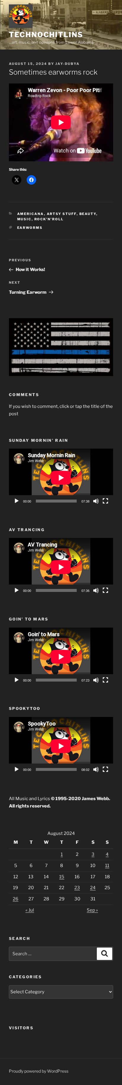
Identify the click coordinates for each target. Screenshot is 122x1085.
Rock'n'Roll (49, 219)
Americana (30, 214)
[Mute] (96, 501)
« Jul (29, 910)
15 (61, 876)
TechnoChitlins (46, 34)
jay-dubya (67, 64)
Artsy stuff (62, 214)
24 (93, 887)
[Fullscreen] (105, 501)
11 (107, 865)
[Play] (17, 501)
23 (77, 887)
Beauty (87, 214)
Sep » (92, 910)
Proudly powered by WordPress (38, 1070)
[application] (61, 478)
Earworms (30, 228)
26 (15, 899)
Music (24, 219)
